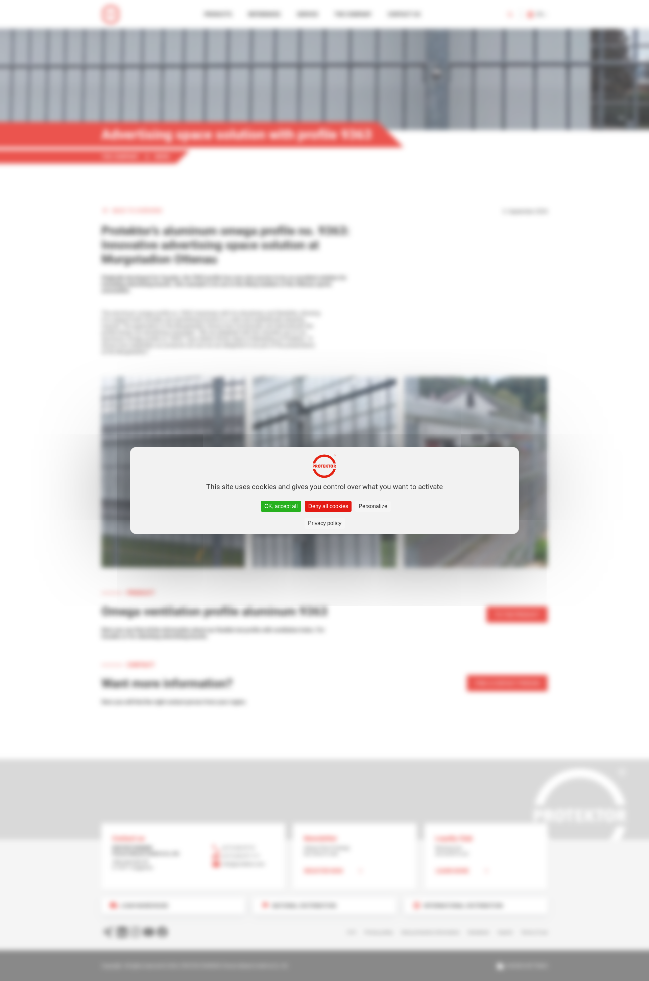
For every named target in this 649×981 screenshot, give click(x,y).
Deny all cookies (328, 506)
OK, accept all (281, 506)
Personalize (373, 506)
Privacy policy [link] (324, 523)
